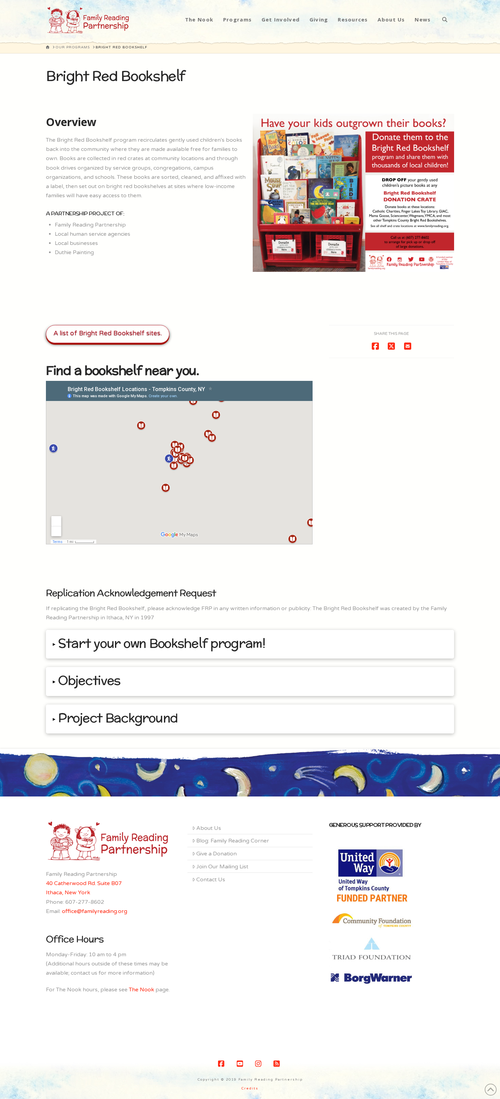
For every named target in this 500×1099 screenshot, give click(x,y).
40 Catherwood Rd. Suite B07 (84, 883)
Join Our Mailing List (222, 866)
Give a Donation (216, 853)
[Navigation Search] (444, 19)
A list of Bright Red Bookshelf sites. (107, 333)
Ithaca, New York (68, 892)
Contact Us (210, 879)
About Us (208, 828)
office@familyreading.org (94, 911)
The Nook (141, 989)
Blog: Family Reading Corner (232, 840)
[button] (250, 644)
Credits (250, 1088)
